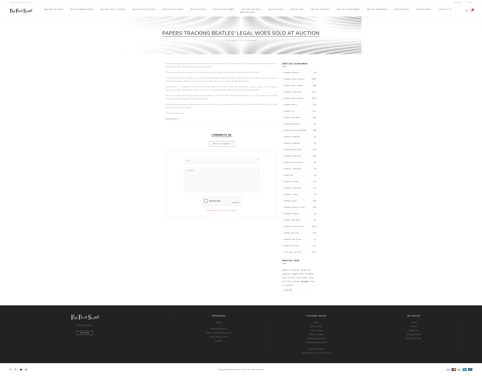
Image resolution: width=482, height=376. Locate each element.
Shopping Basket (414, 334)
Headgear (309, 274)
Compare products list (316, 338)
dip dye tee (306, 270)
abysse (285, 270)
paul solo (286, 281)
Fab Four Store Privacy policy (218, 333)
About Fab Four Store (219, 337)
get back (286, 274)
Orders (414, 326)
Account (413, 322)
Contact (219, 341)
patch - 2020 (308, 277)
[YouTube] (21, 370)
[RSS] (26, 370)
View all (288, 290)
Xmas (312, 281)
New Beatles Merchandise (316, 342)
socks (305, 281)
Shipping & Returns (219, 329)
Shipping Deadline (316, 349)
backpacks (294, 270)
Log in (469, 3)
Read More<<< (172, 119)
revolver (296, 281)
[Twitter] (16, 370)
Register (458, 3)
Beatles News (316, 326)
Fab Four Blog (316, 330)
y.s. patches (287, 285)
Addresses (413, 330)
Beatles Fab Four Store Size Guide (316, 353)
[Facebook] (10, 370)
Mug (299, 277)
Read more (85, 333)
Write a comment (221, 144)
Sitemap (218, 322)
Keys (284, 277)
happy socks (298, 273)
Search (316, 322)
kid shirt (291, 277)
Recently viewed (316, 334)
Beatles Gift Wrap (413, 338)
